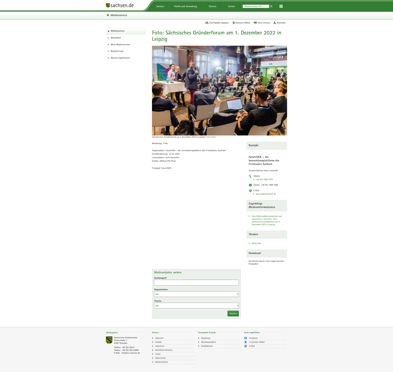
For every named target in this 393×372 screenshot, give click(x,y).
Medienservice (119, 15)
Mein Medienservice (120, 44)
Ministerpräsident (208, 342)
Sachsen (160, 6)
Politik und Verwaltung (185, 6)
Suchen (233, 313)
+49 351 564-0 (128, 347)
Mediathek (116, 37)
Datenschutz (160, 358)
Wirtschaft (256, 243)
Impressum (159, 346)
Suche (158, 354)
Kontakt (158, 342)
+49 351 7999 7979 (264, 179)
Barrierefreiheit (161, 362)
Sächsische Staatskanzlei (125, 337)
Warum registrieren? (120, 57)
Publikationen (207, 346)
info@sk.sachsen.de (131, 353)
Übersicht (159, 338)
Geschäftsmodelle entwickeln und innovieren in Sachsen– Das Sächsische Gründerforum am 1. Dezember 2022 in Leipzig (267, 220)
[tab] (127, 332)
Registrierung (117, 51)
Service (231, 6)
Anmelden (281, 22)
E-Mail (252, 346)
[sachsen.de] (127, 6)
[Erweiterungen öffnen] (281, 6)
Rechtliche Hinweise (163, 350)
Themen (212, 6)
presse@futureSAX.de (266, 194)
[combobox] (256, 6)
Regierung (205, 338)
